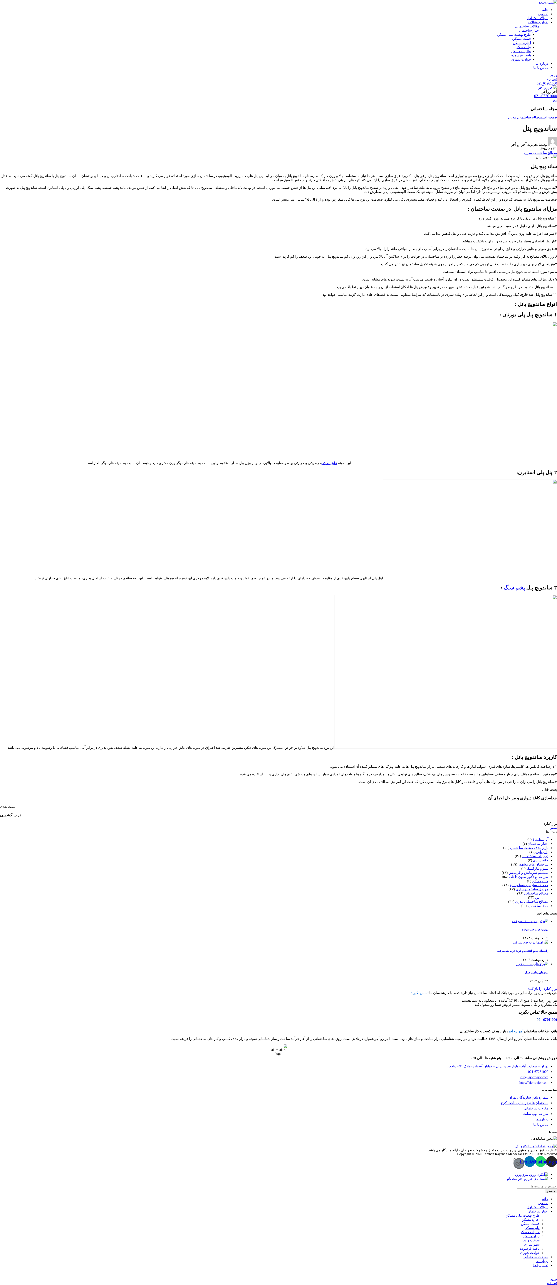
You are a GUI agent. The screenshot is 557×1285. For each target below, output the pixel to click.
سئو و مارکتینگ (537, 868)
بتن (537, 897)
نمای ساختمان (538, 906)
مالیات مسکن (521, 51)
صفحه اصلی (549, 117)
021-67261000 (547, 83)
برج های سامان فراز (536, 972)
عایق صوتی (329, 463)
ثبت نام (552, 79)
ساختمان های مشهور (533, 864)
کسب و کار (540, 881)
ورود (553, 75)
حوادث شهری (521, 59)
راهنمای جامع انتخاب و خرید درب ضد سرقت (522, 950)
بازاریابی (542, 852)
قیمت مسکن (521, 39)
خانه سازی (540, 860)
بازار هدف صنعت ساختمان (529, 848)
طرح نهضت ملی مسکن (514, 34)
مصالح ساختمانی (536, 893)
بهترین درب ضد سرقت (535, 929)
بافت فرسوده (521, 55)
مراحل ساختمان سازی (532, 889)
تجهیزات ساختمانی (535, 856)
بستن (553, 828)
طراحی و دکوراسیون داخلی (528, 877)
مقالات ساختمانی (527, 26)
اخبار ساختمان (529, 30)
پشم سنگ (514, 587)
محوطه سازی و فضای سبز (528, 885)
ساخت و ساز (530, 1240)
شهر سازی (532, 1244)
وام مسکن (523, 47)
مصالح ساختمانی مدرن (524, 117)
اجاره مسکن (522, 43)
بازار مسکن (531, 1236)
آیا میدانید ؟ (540, 839)
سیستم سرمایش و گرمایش (528, 872)
